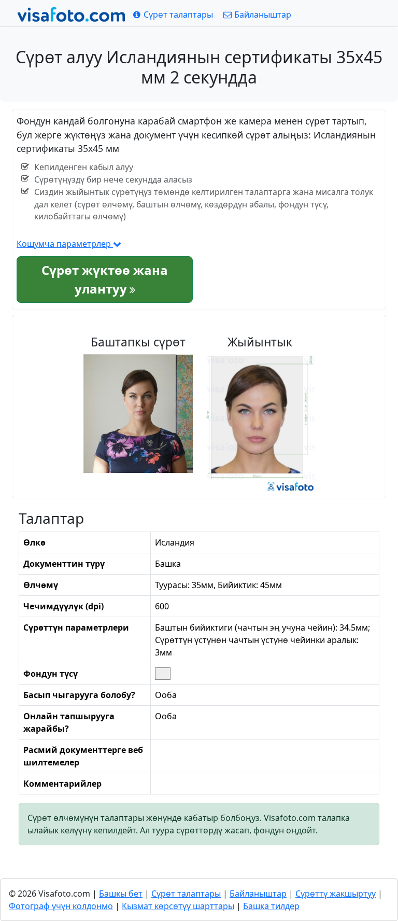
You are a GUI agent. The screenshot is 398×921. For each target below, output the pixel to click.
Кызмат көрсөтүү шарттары (178, 906)
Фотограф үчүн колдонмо (61, 906)
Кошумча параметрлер (65, 243)
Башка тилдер (271, 906)
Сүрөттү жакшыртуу (335, 893)
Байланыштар (258, 893)
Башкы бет (121, 893)
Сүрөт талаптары (186, 893)
